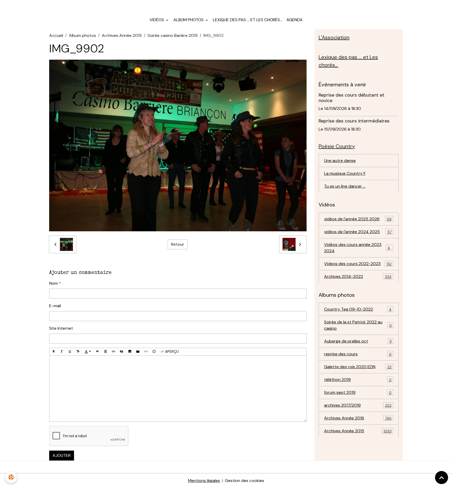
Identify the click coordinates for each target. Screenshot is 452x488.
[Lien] (113, 351)
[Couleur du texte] (88, 351)
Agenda (294, 20)
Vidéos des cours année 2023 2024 (358, 247)
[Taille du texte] (78, 351)
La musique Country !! (344, 173)
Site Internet (61, 328)
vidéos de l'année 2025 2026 (358, 218)
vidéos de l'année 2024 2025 (358, 231)
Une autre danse (340, 160)
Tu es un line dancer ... (344, 186)
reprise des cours (358, 353)
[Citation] (97, 351)
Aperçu (171, 351)
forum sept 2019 (358, 392)
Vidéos (157, 20)
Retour (177, 244)
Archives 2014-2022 (358, 276)
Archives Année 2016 (358, 417)
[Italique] (62, 351)
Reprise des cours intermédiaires (354, 121)
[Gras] (53, 351)
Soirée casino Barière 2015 (173, 35)
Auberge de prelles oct (358, 341)
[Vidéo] (138, 351)
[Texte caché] (121, 351)
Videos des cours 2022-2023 (358, 263)
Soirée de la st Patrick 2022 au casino (358, 325)
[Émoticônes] (154, 351)
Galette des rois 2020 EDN (358, 366)
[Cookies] (11, 477)
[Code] (146, 351)
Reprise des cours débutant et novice (352, 97)
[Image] (130, 351)
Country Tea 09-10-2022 (358, 309)
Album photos (189, 20)
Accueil (56, 35)
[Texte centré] (105, 351)
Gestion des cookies (244, 480)
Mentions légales (204, 480)
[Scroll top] (441, 477)
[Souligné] (70, 351)
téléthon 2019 (358, 379)
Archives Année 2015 (122, 35)
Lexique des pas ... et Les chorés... (247, 20)
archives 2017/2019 (358, 405)
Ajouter (62, 455)
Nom (53, 283)
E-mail (55, 305)
